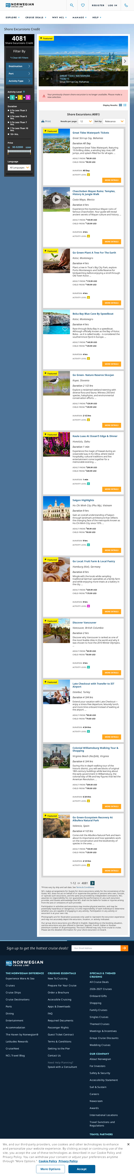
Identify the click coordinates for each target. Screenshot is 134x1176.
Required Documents (60, 1020)
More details (111, 180)
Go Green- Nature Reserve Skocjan (93, 375)
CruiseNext (12, 1048)
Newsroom (96, 1101)
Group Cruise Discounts (104, 1038)
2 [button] (88, 175)
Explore (11, 17)
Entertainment (14, 1020)
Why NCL (58, 17)
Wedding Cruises (100, 1045)
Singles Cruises (99, 1017)
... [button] (114, 153)
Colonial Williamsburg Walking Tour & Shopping (95, 749)
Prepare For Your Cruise (62, 985)
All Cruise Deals (99, 982)
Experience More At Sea (20, 978)
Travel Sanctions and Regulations (102, 1123)
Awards (94, 1108)
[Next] (92, 883)
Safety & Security (100, 1073)
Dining (10, 1013)
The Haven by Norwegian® (22, 1034)
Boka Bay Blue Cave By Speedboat (93, 313)
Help (95, 17)
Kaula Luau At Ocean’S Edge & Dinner (95, 436)
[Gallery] (120, 105)
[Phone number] (124, 5)
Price (10, 143)
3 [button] (88, 606)
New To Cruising (58, 978)
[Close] (128, 1144)
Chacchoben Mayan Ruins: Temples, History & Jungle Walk (94, 192)
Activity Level (15, 92)
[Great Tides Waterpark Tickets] (83, 61)
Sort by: (98, 121)
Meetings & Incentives (103, 1031)
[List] (124, 105)
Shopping (95, 1003)
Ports (9, 1006)
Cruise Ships (13, 992)
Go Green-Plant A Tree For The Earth (94, 252)
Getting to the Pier (59, 1048)
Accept (82, 1169)
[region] (67, 1157)
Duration (12, 106)
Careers (94, 1094)
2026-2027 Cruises (101, 989)
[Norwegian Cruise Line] (20, 5)
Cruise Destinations (17, 999)
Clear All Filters (20, 58)
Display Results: (110, 105)
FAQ (50, 1013)
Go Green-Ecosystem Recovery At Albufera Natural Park (93, 819)
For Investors (97, 1066)
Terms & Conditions (85, 887)
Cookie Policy (48, 1161)
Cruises (10, 985)
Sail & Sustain (98, 1087)
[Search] (72, 5)
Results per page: (69, 121)
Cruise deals (34, 17)
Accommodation (15, 1027)
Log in (112, 5)
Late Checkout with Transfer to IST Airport (93, 685)
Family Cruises (98, 1010)
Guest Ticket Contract (61, 1034)
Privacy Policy (68, 1161)
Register (98, 5)
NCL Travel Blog (15, 1055)
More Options (50, 1169)
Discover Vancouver (84, 622)
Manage (78, 17)
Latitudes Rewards (17, 1041)
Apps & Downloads (59, 1006)
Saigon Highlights (83, 500)
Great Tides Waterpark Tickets (75, 77)
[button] (24, 92)
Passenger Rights (58, 1027)
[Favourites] (83, 5)
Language (13, 161)
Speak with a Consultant (62, 1067)
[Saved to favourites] (65, 148)
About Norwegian (100, 1059)
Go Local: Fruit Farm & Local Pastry (94, 561)
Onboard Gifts (98, 996)
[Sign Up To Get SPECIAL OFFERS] (124, 948)
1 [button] (88, 484)
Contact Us (54, 1055)
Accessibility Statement (104, 1080)
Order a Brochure (58, 992)
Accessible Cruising (60, 999)
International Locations (104, 1115)
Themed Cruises (99, 1024)
